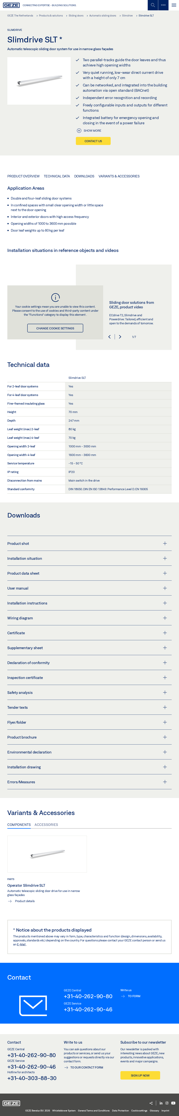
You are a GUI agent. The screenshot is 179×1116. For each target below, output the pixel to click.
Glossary (154, 1110)
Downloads (84, 176)
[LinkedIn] (161, 1103)
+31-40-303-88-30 (31, 1078)
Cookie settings (139, 1110)
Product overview (23, 176)
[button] (109, 336)
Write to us (73, 1042)
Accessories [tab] (46, 825)
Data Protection (120, 1110)
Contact (14, 1042)
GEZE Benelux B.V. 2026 (37, 1110)
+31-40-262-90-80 (88, 996)
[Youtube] (173, 1103)
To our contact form (86, 1067)
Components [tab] (19, 825)
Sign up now (140, 1075)
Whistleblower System (64, 1110)
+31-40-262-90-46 (88, 1009)
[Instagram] (167, 1103)
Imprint (165, 1110)
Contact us (93, 141)
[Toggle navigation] (174, 5)
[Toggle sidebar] (163, 5)
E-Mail (21, 944)
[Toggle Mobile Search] (153, 5)
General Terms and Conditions (94, 1110)
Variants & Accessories (119, 176)
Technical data (57, 176)
